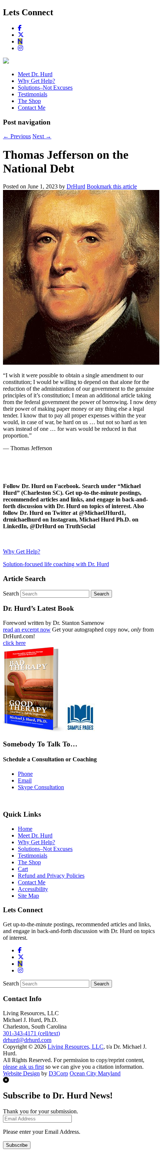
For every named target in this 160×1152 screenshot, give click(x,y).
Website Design (21, 1073)
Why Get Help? (36, 81)
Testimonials (32, 94)
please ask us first (23, 1067)
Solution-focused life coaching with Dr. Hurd (56, 564)
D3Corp (58, 1073)
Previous (17, 136)
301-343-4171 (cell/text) (31, 1033)
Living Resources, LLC (75, 1046)
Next (41, 136)
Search (11, 593)
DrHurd (76, 186)
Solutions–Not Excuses (45, 87)
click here (14, 643)
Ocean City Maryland (95, 1073)
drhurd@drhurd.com (27, 1040)
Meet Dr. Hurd (35, 74)
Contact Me (31, 107)
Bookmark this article (112, 186)
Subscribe (17, 1145)
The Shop (29, 101)
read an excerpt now (27, 629)
